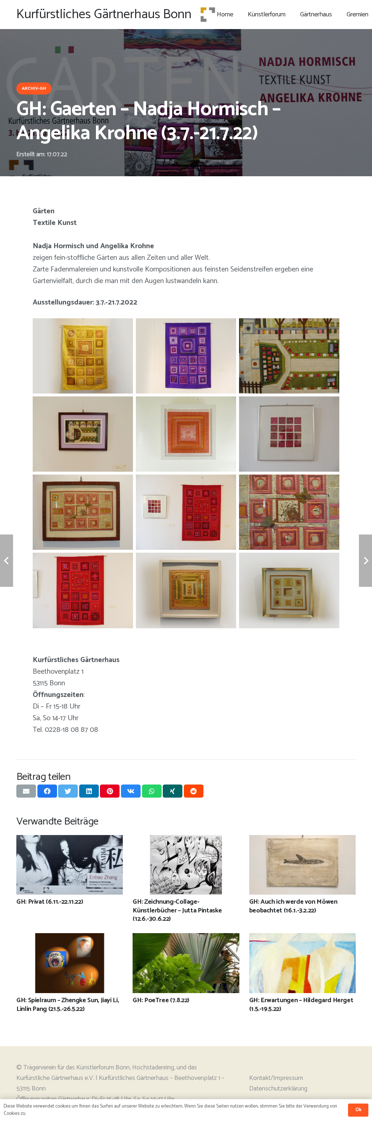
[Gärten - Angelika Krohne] (82, 356)
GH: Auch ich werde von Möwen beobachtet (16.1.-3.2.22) (293, 906)
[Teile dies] (47, 791)
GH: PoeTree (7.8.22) (161, 1000)
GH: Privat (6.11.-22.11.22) (49, 901)
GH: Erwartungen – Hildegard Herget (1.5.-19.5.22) (301, 1004)
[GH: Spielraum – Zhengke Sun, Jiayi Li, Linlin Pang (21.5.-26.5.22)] (69, 938)
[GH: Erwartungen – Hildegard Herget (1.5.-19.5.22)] (302, 938)
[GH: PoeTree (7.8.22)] (186, 938)
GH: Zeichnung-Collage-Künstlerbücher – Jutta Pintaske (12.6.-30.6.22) (177, 910)
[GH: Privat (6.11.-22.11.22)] (69, 840)
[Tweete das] (68, 791)
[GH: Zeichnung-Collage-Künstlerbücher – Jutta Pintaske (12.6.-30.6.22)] (186, 840)
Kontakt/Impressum (276, 1078)
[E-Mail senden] (26, 791)
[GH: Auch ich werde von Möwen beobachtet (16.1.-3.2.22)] (302, 840)
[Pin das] (110, 791)
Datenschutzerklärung (278, 1088)
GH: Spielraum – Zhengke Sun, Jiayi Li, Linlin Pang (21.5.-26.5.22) (67, 1004)
